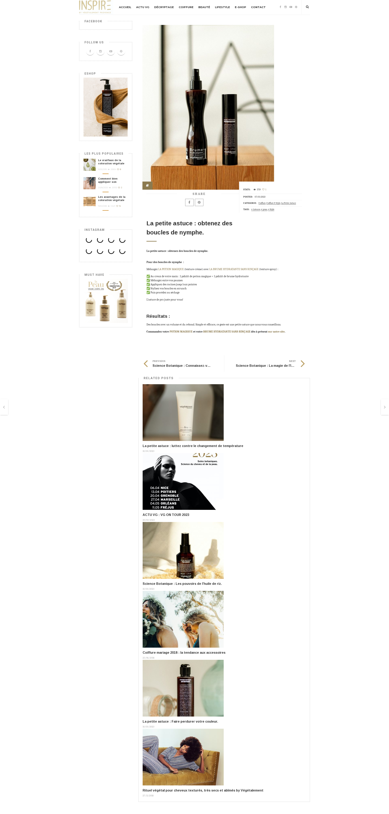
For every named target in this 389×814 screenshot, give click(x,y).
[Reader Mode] (147, 186)
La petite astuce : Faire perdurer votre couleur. (180, 721)
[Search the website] (307, 7)
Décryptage (164, 7)
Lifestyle (222, 7)
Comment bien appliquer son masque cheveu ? (110, 182)
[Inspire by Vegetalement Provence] (96, 7)
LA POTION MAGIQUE (171, 269)
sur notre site (276, 331)
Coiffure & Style (273, 203)
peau (265, 209)
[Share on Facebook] (189, 202)
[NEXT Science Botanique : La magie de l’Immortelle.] (385, 407)
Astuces (256, 209)
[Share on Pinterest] (199, 202)
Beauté (204, 7)
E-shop (240, 7)
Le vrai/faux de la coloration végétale (111, 162)
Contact (258, 7)
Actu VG (142, 7)
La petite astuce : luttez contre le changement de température (193, 446)
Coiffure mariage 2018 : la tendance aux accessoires (184, 652)
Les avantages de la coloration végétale (111, 198)
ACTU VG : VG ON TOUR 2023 (166, 515)
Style (272, 209)
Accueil (125, 7)
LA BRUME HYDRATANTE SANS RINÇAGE (234, 269)
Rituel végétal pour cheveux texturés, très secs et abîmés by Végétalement (203, 790)
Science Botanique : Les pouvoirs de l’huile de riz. (182, 583)
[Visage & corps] (105, 300)
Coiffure (186, 7)
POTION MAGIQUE (181, 331)
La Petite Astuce (288, 203)
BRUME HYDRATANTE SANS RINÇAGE (226, 331)
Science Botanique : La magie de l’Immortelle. (272, 365)
